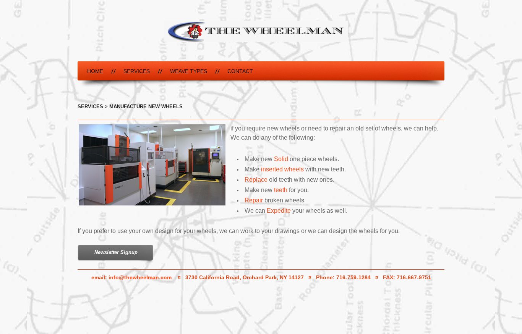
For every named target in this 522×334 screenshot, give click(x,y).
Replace (256, 179)
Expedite (279, 210)
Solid (281, 159)
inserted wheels (282, 169)
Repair (254, 200)
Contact (240, 71)
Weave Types (188, 71)
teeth (279, 190)
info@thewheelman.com (140, 277)
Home (95, 71)
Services (136, 71)
